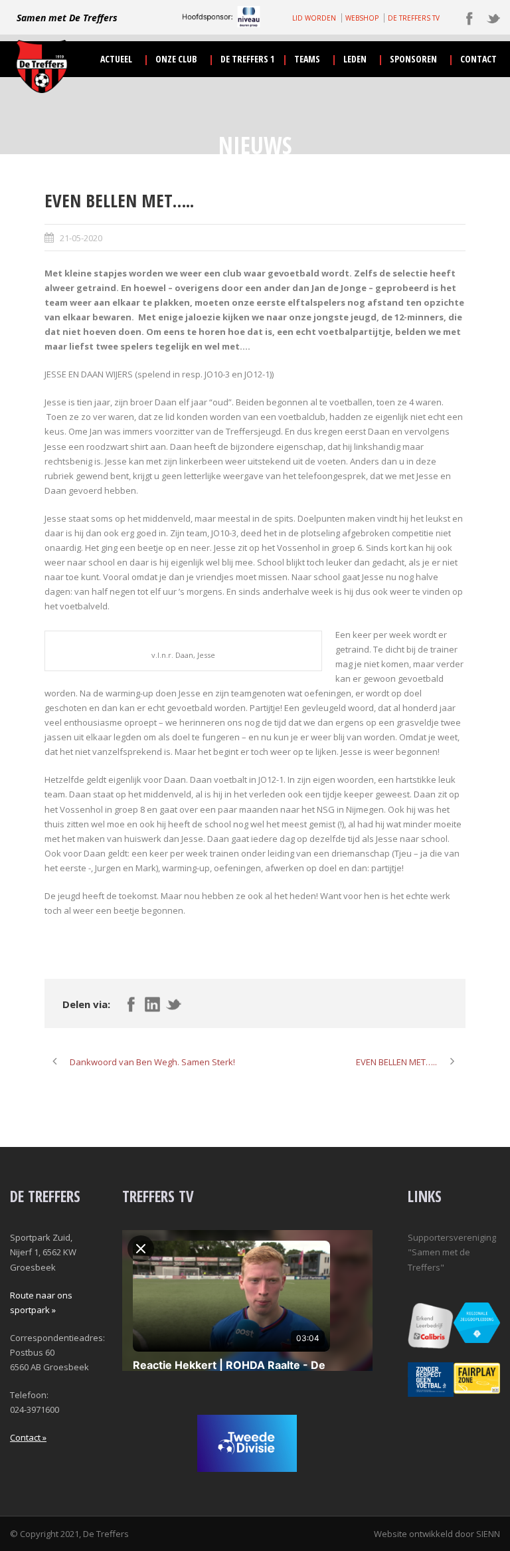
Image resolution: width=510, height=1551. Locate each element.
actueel (116, 58)
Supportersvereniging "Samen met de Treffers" (452, 1252)
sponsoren (413, 58)
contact (478, 58)
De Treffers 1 (247, 58)
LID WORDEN (314, 18)
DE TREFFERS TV (414, 18)
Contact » (28, 1437)
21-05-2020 (81, 238)
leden (355, 58)
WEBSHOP (362, 18)
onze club (176, 58)
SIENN (488, 1534)
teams (307, 58)
